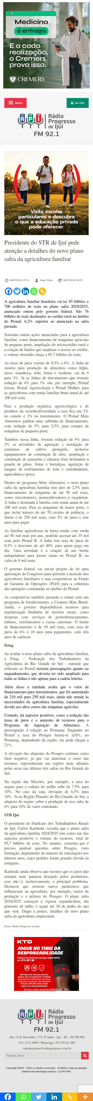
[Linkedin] (25, 291)
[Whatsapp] (34, 291)
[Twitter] (17, 291)
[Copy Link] (42, 291)
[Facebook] (8, 291)
